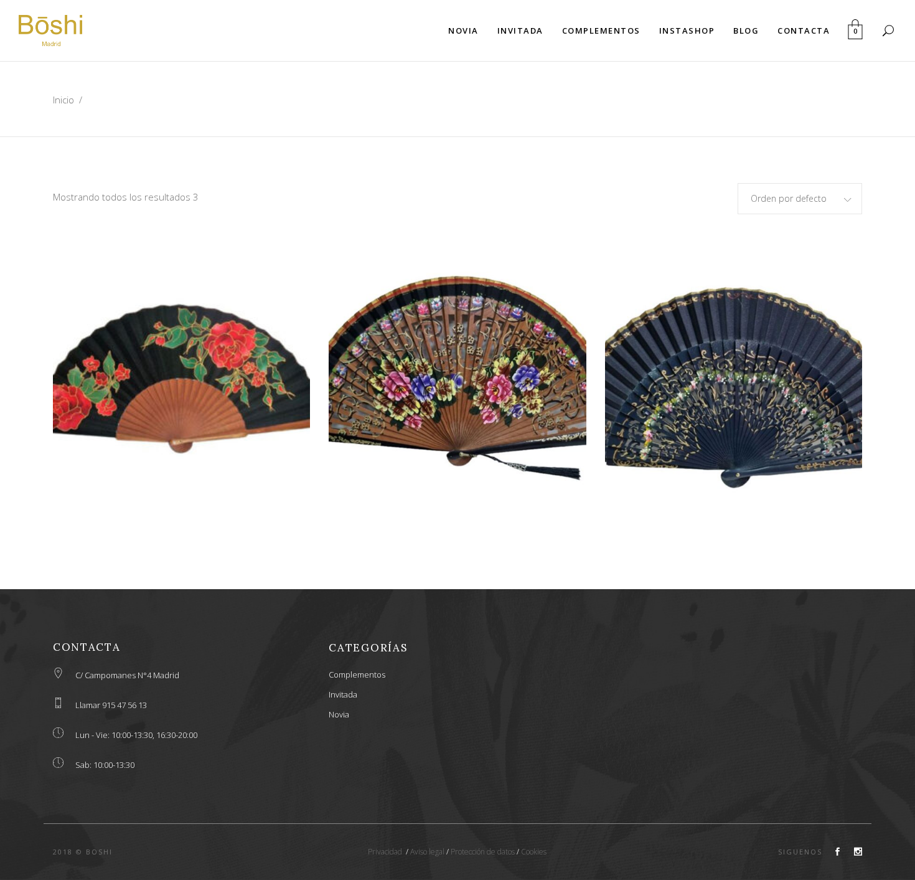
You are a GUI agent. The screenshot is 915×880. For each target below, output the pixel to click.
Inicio (63, 99)
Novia (339, 714)
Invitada (343, 694)
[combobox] (800, 198)
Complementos (357, 674)
